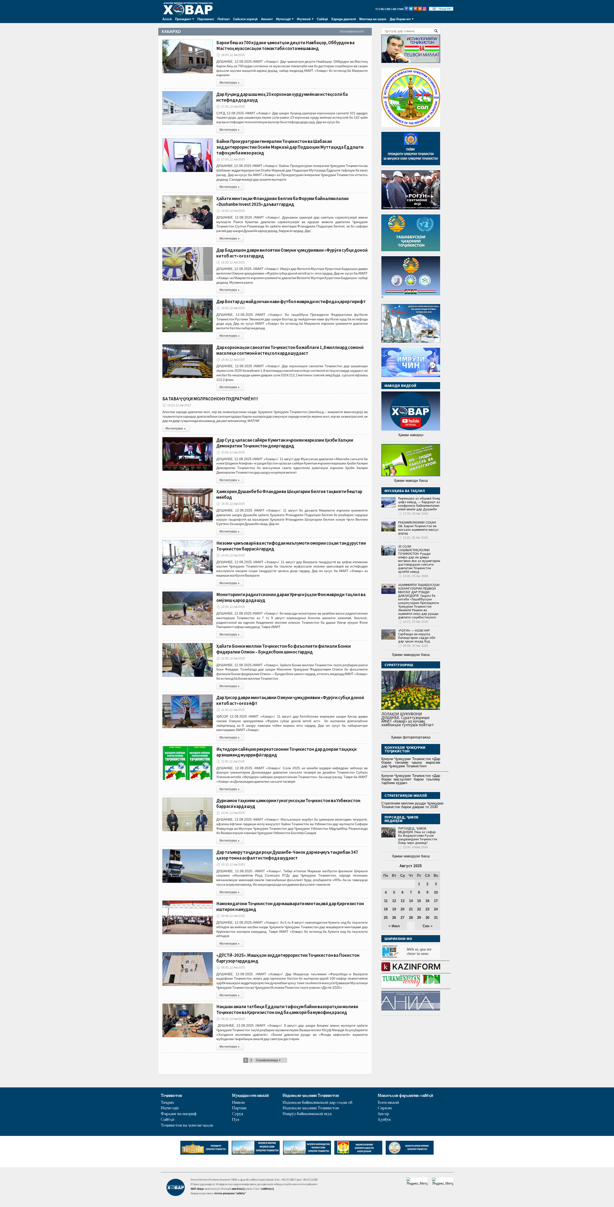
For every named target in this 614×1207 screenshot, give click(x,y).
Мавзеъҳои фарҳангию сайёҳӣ (405, 1095)
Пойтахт (224, 19)
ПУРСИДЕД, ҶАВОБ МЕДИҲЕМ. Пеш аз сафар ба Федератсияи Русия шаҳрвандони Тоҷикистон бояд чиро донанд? (417, 835)
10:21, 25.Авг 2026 (413, 621)
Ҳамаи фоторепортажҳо (411, 737)
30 (427, 917)
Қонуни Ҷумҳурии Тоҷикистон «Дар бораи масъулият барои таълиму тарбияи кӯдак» (410, 779)
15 (419, 901)
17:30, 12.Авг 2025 (230, 106)
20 (402, 909)
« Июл (394, 926)
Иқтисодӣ (170, 1108)
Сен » (427, 926)
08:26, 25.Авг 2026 (413, 645)
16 (427, 901)
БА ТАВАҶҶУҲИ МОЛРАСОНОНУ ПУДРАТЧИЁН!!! (210, 399)
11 (386, 901)
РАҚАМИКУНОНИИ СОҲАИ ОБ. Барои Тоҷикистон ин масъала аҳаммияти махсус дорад (418, 527)
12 (394, 901)
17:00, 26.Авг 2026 (413, 513)
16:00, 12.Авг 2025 (230, 308)
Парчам (239, 1108)
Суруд (237, 1114)
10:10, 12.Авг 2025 (230, 864)
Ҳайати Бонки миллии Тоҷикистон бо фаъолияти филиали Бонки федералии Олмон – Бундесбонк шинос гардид (283, 649)
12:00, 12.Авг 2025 (230, 658)
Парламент (205, 19)
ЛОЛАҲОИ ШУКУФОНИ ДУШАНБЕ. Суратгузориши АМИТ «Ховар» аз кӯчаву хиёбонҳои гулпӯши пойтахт (407, 719)
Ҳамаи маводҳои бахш (411, 654)
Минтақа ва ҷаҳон (372, 19)
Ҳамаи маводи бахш (411, 480)
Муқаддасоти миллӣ (250, 1095)
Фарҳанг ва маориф (179, 1114)
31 (436, 917)
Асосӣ (167, 19)
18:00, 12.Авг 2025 (230, 55)
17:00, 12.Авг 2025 (230, 159)
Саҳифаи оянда (268, 1060)
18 (386, 909)
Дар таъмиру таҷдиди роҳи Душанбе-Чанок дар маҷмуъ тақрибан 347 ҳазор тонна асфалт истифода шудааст (287, 855)
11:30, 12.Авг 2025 (230, 710)
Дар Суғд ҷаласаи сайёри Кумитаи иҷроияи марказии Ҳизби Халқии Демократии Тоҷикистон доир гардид (284, 443)
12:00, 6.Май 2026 (413, 847)
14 (411, 901)
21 (411, 909)
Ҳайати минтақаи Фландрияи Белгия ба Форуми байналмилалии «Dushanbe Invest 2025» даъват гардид (282, 201)
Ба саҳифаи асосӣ (352, 31)
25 (386, 917)
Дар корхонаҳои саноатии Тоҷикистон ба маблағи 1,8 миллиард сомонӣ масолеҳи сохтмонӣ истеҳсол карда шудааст (290, 350)
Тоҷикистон (171, 1095)
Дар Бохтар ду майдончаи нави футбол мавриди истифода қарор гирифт (291, 301)
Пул (235, 1119)
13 (402, 901)
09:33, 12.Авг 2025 (230, 967)
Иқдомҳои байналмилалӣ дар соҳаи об (317, 1102)
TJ (376, 9)
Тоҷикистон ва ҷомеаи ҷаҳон (187, 1125)
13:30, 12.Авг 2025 (230, 607)
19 (394, 909)
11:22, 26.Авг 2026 (413, 537)
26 (394, 917)
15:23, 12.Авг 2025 (176, 405)
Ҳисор (383, 1114)
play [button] (434, 9)
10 (436, 892)
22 (419, 909)
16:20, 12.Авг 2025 (230, 262)
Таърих (167, 1102)
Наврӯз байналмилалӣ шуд (307, 1114)
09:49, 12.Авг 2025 (230, 916)
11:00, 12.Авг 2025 (230, 761)
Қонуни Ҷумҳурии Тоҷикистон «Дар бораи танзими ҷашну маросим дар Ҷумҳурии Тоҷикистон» (410, 762)
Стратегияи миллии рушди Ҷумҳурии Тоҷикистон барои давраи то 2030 (412, 805)
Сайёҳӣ (322, 19)
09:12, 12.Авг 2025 (230, 1019)
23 (427, 909)
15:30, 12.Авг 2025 (230, 359)
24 (436, 909)
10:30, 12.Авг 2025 (230, 813)
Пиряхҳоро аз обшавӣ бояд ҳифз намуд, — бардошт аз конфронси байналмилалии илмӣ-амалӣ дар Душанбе (419, 503)
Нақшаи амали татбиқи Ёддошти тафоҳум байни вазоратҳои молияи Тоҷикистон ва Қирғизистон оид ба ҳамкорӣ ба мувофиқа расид (287, 1009)
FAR (401, 9)
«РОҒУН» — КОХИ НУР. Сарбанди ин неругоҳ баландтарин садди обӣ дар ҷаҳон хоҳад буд (416, 635)
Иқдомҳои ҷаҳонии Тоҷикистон (311, 1095)
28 (411, 917)
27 (402, 917)
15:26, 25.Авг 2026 (413, 576)
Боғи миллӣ (388, 1102)
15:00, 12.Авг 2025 (230, 452)
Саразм (385, 1108)
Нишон (238, 1102)
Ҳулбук (384, 1119)
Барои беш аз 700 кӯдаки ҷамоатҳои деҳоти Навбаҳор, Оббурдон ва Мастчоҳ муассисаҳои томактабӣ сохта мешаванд (285, 45)
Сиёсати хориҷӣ (245, 19)
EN (388, 9)
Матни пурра (229, 82)
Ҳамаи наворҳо (410, 435)
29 (419, 917)
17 (436, 901)
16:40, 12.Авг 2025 (230, 211)
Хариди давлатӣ (343, 19)
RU (382, 9)
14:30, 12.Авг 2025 (230, 504)
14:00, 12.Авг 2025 (230, 555)
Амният (267, 19)
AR (394, 9)
